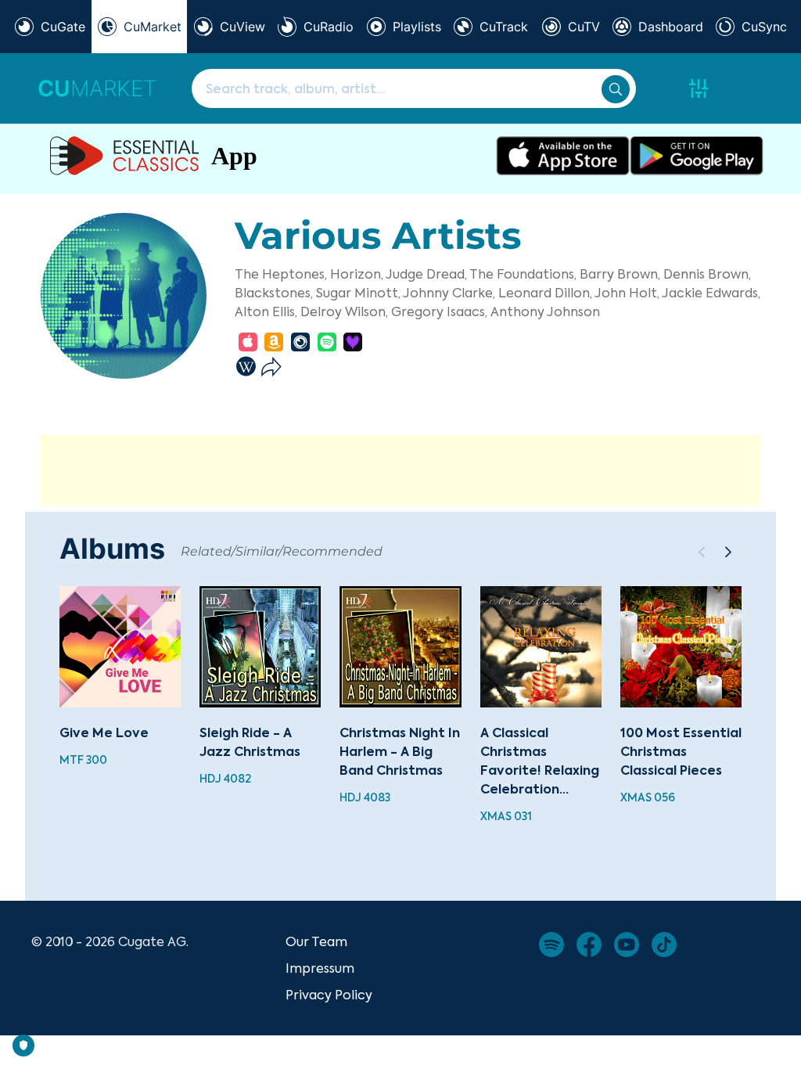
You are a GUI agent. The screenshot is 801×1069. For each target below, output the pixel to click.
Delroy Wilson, (344, 311)
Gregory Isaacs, (439, 311)
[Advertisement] (400, 470)
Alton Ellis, (266, 311)
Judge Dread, (426, 274)
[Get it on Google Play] (696, 155)
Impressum (320, 968)
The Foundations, (523, 274)
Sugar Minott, (358, 293)
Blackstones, (274, 293)
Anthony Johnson (545, 311)
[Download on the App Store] (563, 155)
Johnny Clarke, (449, 293)
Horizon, (356, 274)
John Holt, (626, 293)
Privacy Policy (329, 994)
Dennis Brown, (707, 274)
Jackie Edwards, (711, 293)
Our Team (316, 941)
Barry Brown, (620, 274)
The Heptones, (281, 274)
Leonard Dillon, (545, 293)
